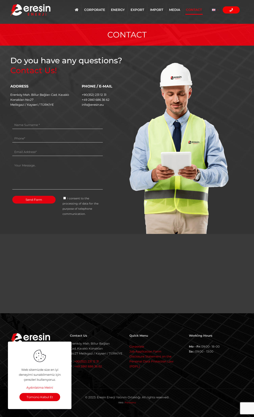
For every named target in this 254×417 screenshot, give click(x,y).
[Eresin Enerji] (30, 10)
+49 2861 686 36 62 (96, 100)
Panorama (130, 402)
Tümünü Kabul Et (40, 397)
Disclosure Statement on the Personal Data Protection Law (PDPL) (151, 361)
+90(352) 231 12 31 (94, 95)
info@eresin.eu (93, 105)
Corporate (136, 346)
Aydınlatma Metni (39, 387)
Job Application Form (145, 351)
